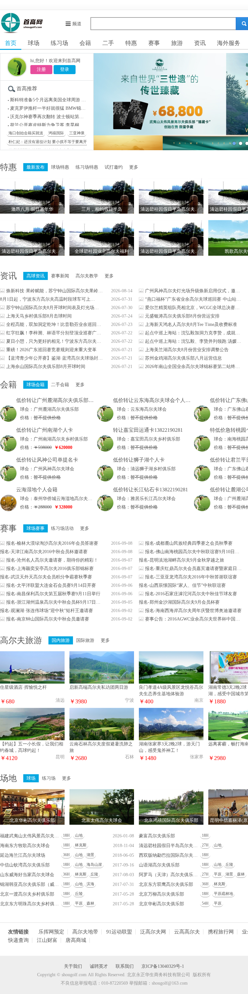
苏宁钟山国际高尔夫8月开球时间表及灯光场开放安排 (54, 307)
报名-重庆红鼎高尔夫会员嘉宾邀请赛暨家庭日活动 (193, 568)
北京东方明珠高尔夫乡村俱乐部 (30, 903)
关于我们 (73, 966)
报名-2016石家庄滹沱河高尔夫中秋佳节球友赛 (191, 593)
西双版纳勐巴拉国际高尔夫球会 (169, 855)
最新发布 (35, 167)
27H (205, 845)
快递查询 (18, 940)
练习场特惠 (87, 167)
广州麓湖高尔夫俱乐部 (56, 409)
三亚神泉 (77, 133)
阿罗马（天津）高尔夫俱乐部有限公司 (169, 874)
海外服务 (228, 43)
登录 (64, 69)
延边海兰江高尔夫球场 (22, 855)
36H (66, 855)
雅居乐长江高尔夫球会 (153, 498)
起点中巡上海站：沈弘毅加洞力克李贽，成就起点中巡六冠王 (193, 332)
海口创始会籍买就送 (25, 133)
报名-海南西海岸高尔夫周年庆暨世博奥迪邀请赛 (193, 610)
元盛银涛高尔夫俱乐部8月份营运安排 (182, 316)
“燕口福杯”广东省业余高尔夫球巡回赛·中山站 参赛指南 (193, 299)
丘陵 (229, 864)
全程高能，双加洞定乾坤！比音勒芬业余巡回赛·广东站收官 (54, 324)
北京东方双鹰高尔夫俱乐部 (166, 884)
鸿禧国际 (56, 133)
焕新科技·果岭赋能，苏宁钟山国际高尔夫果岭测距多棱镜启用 (54, 290)
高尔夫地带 (85, 931)
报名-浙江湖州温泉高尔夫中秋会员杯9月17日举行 (54, 602)
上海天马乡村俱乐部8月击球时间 (39, 316)
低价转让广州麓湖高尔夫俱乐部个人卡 (60, 400)
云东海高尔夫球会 (148, 409)
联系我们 (125, 966)
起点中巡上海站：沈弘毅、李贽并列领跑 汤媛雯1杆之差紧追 (193, 341)
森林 (241, 874)
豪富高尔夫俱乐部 (157, 835)
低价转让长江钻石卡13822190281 (150, 489)
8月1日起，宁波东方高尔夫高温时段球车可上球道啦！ (48, 299)
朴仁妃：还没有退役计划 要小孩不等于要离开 (47, 142)
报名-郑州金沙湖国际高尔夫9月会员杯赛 (179, 602)
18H (66, 835)
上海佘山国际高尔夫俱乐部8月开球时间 (45, 366)
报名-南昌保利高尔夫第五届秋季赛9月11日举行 (53, 593)
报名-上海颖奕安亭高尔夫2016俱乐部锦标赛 (50, 568)
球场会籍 (35, 384)
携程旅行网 (221, 931)
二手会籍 (60, 384)
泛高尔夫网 (153, 931)
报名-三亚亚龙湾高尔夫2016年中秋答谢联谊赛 (191, 577)
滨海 (90, 884)
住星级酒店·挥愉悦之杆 (23, 687)
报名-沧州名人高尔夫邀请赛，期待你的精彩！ (52, 560)
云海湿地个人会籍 (36, 489)
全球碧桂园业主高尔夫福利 (102, 251)
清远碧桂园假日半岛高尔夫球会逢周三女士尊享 (171, 209)
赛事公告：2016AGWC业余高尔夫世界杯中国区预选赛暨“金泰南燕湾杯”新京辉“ (193, 619)
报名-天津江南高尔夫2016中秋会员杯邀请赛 (44, 551)
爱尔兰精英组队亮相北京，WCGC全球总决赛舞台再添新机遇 (193, 307)
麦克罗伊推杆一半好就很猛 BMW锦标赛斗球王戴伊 (61, 106)
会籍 (85, 43)
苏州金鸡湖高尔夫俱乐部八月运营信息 (183, 358)
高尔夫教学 (87, 276)
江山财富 (47, 940)
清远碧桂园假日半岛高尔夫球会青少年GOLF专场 (33, 251)
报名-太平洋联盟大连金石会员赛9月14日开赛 (51, 585)
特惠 (131, 43)
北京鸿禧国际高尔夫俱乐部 (171, 820)
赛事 (154, 43)
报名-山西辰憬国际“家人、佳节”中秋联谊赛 (182, 585)
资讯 (200, 43)
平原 (218, 874)
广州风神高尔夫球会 (54, 468)
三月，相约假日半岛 (101, 209)
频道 (76, 23)
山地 (79, 835)
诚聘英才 (99, 966)
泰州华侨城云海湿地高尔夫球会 (65, 498)
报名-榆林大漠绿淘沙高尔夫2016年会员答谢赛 (52, 543)
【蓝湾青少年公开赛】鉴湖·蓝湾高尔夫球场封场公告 (54, 358)
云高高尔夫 (187, 931)
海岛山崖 (94, 864)
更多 (133, 167)
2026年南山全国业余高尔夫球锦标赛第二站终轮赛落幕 (193, 366)
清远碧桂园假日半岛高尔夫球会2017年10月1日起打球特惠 (171, 251)
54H (205, 903)
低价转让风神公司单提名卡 (47, 460)
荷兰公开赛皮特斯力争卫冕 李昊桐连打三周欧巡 (58, 123)
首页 (10, 43)
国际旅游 (85, 640)
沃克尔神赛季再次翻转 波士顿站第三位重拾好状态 (60, 114)
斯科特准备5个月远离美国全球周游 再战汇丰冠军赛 (61, 97)
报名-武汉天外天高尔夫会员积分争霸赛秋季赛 (46, 577)
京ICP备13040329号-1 (162, 966)
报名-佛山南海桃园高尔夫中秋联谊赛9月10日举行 (193, 551)
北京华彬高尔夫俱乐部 (32, 820)
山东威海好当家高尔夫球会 (27, 874)
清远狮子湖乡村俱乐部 (153, 468)
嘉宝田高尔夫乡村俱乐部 (155, 439)
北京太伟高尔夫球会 (101, 820)
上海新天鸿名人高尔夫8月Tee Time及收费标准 (191, 324)
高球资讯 (35, 276)
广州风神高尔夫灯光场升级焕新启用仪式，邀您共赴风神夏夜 (193, 290)
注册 (41, 69)
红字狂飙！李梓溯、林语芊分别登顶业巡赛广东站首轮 (54, 332)
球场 (33, 43)
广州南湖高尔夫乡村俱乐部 (61, 439)
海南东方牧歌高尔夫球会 (25, 845)
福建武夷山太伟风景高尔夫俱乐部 (30, 835)
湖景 (90, 855)
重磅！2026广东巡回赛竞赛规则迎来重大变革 (51, 349)
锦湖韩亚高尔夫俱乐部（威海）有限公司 (30, 884)
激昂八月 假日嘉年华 (32, 209)
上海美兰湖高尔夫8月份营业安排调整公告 (187, 349)
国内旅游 (61, 640)
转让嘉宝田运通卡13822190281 (148, 430)
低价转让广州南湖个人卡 (44, 430)
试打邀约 (114, 167)
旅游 (177, 43)
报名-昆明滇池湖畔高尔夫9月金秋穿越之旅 (181, 560)
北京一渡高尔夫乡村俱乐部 (27, 894)
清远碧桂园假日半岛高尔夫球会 (169, 845)
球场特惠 (60, 167)
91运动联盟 (119, 931)
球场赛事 (35, 528)
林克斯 (81, 845)
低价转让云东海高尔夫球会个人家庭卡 (157, 400)
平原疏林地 (223, 893)
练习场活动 (62, 528)
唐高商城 (76, 940)
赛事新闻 (60, 276)
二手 (108, 43)
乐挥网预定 (51, 931)
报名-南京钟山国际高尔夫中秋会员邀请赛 (47, 619)
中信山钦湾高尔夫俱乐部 (25, 865)
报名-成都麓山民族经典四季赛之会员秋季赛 (188, 543)
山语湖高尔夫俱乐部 (159, 865)
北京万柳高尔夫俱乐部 (161, 894)
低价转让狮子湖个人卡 (139, 460)
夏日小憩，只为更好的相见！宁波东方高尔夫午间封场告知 (54, 341)
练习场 (59, 43)
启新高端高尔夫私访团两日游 (98, 687)
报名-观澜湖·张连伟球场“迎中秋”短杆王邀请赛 (46, 610)
